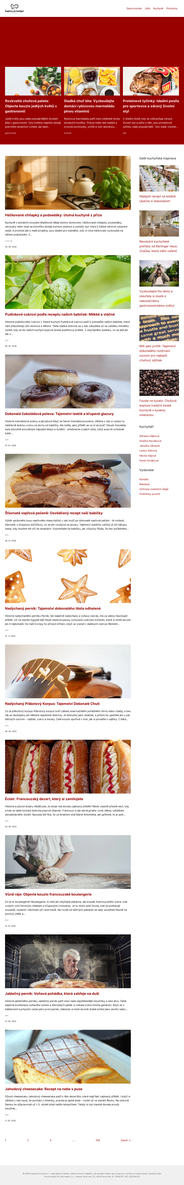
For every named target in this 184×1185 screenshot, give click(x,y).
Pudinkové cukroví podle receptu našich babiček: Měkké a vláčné (60, 314)
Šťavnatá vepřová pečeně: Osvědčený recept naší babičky (54, 513)
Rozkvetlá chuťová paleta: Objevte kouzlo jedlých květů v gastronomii (31, 106)
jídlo (124, 133)
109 (98, 1140)
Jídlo (147, 8)
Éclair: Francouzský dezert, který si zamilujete (44, 799)
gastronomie (10, 133)
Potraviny (172, 8)
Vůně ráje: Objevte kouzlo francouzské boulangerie (48, 894)
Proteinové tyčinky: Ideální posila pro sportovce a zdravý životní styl (151, 106)
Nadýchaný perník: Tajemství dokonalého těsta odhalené (53, 608)
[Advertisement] (92, 45)
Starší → (126, 1140)
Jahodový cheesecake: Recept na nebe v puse (43, 1089)
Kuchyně (158, 8)
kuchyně (67, 133)
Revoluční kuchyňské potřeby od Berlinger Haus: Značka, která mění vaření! (158, 246)
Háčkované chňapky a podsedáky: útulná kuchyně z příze (53, 215)
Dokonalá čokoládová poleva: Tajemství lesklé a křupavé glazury (59, 414)
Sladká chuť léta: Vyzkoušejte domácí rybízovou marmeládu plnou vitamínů (89, 106)
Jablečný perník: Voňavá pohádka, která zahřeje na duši (52, 993)
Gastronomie (134, 8)
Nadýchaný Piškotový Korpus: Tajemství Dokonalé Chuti (52, 704)
